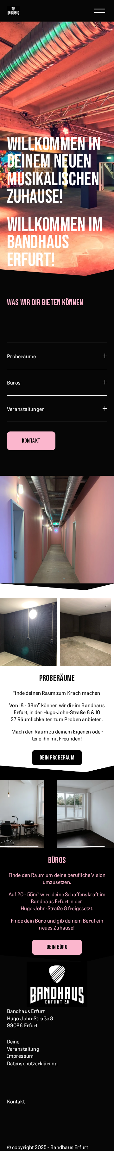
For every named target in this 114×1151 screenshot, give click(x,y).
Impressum (20, 1055)
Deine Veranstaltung (23, 1045)
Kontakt (31, 440)
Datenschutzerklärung (32, 1063)
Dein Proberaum (57, 757)
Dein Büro (57, 947)
